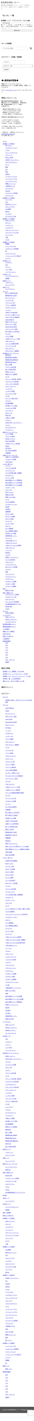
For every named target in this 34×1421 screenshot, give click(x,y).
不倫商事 (8, 453)
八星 (6, 237)
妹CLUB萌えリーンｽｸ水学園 (13, 482)
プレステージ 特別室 (11, 193)
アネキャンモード (10, 307)
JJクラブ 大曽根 (10, 516)
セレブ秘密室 (9, 528)
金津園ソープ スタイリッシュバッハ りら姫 (16, 676)
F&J (6, 265)
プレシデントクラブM (11, 232)
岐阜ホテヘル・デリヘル (10, 432)
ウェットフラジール (11, 152)
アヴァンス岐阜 (10, 436)
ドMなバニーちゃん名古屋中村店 (15, 942)
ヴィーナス (8, 199)
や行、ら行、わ (10, 659)
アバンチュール (10, 470)
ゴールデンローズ (10, 622)
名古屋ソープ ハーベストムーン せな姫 (15, 674)
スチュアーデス (10, 206)
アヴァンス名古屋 (10, 367)
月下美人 (8, 1013)
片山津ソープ (7, 274)
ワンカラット (9, 430)
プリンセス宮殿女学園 (12, 343)
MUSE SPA (8, 606)
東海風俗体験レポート (10, 2)
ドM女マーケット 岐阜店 (12, 443)
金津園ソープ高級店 (9, 242)
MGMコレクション (11, 204)
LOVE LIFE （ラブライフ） (14, 422)
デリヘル (5, 291)
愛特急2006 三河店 (11, 295)
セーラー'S (8, 928)
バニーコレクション (11, 181)
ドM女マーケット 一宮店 (12, 339)
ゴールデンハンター (11, 504)
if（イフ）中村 (9, 478)
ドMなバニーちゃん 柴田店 (13, 545)
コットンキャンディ (11, 1167)
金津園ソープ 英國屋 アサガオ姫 (13, 671)
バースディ (8, 214)
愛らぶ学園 (8, 364)
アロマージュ (9, 759)
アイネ (7, 747)
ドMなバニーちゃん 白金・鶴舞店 (15, 940)
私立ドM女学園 (9, 441)
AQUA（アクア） (10, 439)
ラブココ (8, 420)
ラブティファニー (10, 253)
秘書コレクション (10, 183)
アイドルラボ (9, 1292)
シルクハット (9, 282)
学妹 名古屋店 (9, 613)
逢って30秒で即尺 (10, 369)
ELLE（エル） (9, 492)
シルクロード (9, 227)
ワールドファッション (12, 982)
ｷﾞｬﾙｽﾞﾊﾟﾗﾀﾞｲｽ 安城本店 (12, 317)
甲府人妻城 (8, 852)
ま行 (6, 657)
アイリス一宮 (9, 300)
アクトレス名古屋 (10, 468)
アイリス (8, 465)
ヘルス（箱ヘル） (8, 464)
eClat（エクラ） (10, 617)
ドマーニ (8, 267)
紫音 (6, 167)
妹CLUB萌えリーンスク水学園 (14, 999)
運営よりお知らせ (8, 636)
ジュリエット (9, 225)
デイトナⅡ (8, 538)
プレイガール (9, 188)
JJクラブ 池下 (9, 514)
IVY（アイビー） (10, 298)
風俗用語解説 (7, 641)
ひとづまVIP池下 (10, 559)
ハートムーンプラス (11, 179)
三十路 (7, 985)
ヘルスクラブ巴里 (10, 959)
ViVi (6, 202)
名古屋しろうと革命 (11, 405)
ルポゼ (7, 609)
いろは (7, 150)
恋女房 (7, 507)
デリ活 (7, 396)
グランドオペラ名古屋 (12, 384)
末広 (6, 172)
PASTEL (7, 552)
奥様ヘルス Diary (10, 497)
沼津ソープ (6, 287)
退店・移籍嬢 (7, 1212)
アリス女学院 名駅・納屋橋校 (14, 894)
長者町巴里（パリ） (11, 535)
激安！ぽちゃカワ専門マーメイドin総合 (17, 846)
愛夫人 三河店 (9, 829)
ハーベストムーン (10, 272)
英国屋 (7, 278)
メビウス (8, 569)
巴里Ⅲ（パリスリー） (12, 557)
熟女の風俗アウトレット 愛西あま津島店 (17, 849)
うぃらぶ (8, 310)
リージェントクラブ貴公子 (13, 256)
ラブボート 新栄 (10, 584)
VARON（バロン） (10, 1030)
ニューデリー (9, 410)
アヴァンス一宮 (10, 303)
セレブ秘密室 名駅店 (11, 531)
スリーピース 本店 (10, 393)
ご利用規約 (6, 638)
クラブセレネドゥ (10, 1084)
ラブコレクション (10, 576)
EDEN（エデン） (10, 372)
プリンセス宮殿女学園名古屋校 (14, 792)
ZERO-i (7, 174)
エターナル (8, 490)
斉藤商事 (8, 511)
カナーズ (8, 223)
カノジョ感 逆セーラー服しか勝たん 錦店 (17, 908)
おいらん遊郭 (9, 877)
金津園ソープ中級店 (9, 219)
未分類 (5, 1195)
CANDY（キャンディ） (12, 160)
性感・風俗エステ (8, 593)
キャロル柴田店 (10, 502)
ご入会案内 (6, 629)
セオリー (8, 526)
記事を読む (17, 30)
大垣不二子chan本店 (11, 312)
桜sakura (8, 840)
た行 (6, 650)
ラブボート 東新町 (10, 586)
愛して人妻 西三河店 (11, 293)
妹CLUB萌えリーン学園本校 (13, 480)
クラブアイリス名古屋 (12, 381)
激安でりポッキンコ (11, 322)
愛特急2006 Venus (10, 362)
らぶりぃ (8, 425)
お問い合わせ (7, 634)
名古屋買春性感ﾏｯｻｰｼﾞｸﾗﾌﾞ (13, 604)
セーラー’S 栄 (9, 523)
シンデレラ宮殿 (10, 391)
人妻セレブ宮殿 (10, 418)
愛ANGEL (8, 355)
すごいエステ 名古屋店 (12, 601)
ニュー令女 (8, 269)
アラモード (8, 262)
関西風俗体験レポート (9, 626)
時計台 (7, 211)
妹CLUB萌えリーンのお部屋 (13, 485)
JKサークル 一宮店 (10, 324)
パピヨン (8, 555)
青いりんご (8, 145)
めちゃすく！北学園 (11, 567)
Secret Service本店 (11, 326)
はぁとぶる (8, 413)
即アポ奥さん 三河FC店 (12, 331)
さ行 (6, 647)
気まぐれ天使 (9, 157)
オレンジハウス (10, 1161)
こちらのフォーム (10, 90)
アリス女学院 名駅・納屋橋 (13, 473)
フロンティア (9, 562)
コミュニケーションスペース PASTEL (16, 914)
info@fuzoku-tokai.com (8, 134)
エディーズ (8, 155)
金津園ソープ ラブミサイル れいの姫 (15, 20)
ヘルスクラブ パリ (10, 564)
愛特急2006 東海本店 (11, 360)
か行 (6, 645)
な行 (6, 652)
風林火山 (8, 1169)
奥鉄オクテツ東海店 (11, 374)
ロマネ (7, 240)
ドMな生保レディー (11, 540)
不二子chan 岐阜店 (11, 450)
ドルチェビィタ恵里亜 (12, 248)
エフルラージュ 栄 (10, 597)
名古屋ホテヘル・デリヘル (11, 353)
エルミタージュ (10, 599)
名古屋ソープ (7, 261)
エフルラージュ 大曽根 (12, 594)
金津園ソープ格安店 (9, 143)
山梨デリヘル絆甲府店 (12, 457)
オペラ (7, 499)
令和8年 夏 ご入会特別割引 (12, 678)
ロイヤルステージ (10, 427)
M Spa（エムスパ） (11, 619)
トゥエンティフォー (11, 176)
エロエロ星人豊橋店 (11, 770)
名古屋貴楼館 (9, 403)
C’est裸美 (8, 209)
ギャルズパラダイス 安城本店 (14, 776)
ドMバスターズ (9, 341)
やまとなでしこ (10, 348)
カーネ (7, 376)
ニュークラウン (10, 289)
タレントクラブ (10, 285)
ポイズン (8, 795)
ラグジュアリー (10, 574)
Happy (7, 446)
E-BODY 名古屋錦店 (11, 860)
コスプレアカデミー (11, 162)
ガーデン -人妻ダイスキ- (12, 315)
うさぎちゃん (9, 733)
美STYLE (8, 415)
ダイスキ (8, 334)
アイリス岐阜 (9, 434)
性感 (4, 588)
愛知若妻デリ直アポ (11, 835)
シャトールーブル (10, 246)
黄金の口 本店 (9, 494)
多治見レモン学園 (10, 533)
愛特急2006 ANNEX (11, 357)
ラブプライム (9, 579)
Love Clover (9, 462)
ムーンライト (9, 235)
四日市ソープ (7, 281)
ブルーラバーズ (10, 1264)
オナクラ (5, 611)
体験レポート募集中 (9, 631)
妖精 (6, 572)
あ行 (6, 643)
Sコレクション (9, 725)
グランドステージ (10, 386)
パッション (8, 550)
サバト (7, 164)
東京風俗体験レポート (9, 624)
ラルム (7, 1187)
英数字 (7, 662)
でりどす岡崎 (9, 336)
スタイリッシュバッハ (12, 230)
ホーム (5, 141)
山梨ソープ (6, 1158)
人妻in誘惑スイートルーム (13, 988)
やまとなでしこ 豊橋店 (12, 351)
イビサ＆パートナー (11, 148)
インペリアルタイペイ (12, 276)
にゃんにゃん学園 (10, 408)
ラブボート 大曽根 (10, 581)
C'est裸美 (8, 1249)
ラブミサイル (6, 23)
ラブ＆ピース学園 (10, 459)
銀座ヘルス (8, 1369)
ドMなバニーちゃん (11, 543)
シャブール (8, 389)
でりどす (8, 401)
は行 (6, 655)
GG (6, 169)
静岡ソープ (6, 1366)
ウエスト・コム (10, 487)
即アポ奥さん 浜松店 (11, 815)
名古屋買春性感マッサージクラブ (15, 1192)
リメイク (8, 804)
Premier (7, 191)
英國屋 (7, 244)
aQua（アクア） (10, 220)
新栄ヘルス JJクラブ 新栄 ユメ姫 (13, 681)
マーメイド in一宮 (10, 346)
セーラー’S (8, 521)
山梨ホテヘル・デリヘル (10, 455)
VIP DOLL (8, 448)
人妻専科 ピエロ (10, 186)
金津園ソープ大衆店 (9, 198)
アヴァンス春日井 (10, 305)
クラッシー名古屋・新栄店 (13, 379)
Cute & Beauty (9, 319)
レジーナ (8, 258)
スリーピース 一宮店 (11, 329)
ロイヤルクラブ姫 (10, 216)
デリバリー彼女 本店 (11, 398)
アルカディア (9, 475)
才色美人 (8, 509)
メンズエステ (7, 615)
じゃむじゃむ (9, 736)
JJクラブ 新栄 (9, 519)
